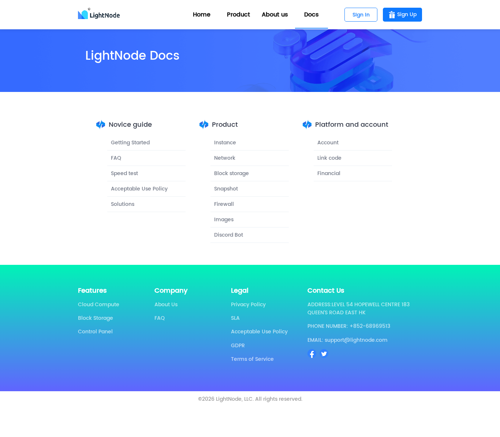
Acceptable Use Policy (139, 189)
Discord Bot (228, 235)
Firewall (224, 204)
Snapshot (226, 189)
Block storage (231, 173)
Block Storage (95, 318)
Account (328, 142)
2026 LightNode (222, 399)
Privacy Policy (248, 304)
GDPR (238, 345)
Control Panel (95, 331)
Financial (328, 173)
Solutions (122, 204)
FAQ (116, 158)
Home (201, 14)
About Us (166, 304)
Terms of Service (252, 359)
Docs (311, 14)
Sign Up (407, 14)
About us (275, 14)
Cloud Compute (98, 304)
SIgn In (361, 15)
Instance (225, 142)
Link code (329, 158)
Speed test (124, 173)
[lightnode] (100, 14)
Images (224, 219)
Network (224, 158)
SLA (235, 318)
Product (238, 14)
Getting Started (130, 142)
